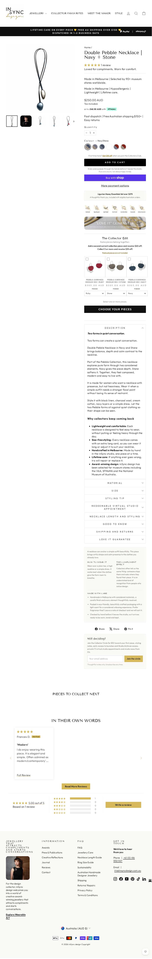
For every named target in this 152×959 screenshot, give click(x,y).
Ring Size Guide (86, 862)
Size (115, 490)
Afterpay (112, 109)
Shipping (82, 880)
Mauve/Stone (95, 147)
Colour (96, 140)
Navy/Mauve (102, 147)
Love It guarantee (115, 539)
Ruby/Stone (123, 147)
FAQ (80, 847)
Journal (46, 862)
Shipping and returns (115, 531)
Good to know (115, 524)
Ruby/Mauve (116, 147)
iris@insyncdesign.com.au (127, 870)
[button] (92, 65)
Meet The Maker (99, 13)
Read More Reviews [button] (76, 786)
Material (115, 483)
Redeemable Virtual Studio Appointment (115, 507)
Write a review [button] (123, 804)
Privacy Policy (85, 890)
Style (118, 13)
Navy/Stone (88, 147)
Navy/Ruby (109, 147)
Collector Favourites (67, 13)
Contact (46, 872)
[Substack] (150, 880)
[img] (25, 731)
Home (87, 47)
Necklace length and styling (115, 516)
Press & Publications (52, 852)
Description (115, 328)
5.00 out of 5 (36, 803)
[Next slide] (141, 758)
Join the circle (133, 658)
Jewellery (37, 13)
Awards (46, 847)
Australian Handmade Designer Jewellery (89, 874)
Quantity (91, 127)
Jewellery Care (85, 852)
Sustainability (84, 867)
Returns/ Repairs (86, 885)
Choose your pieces (115, 309)
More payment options (115, 185)
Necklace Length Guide (90, 857)
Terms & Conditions (88, 895)
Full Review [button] (24, 775)
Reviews (46, 867)
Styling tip (115, 498)
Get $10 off (107, 155)
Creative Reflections (52, 857)
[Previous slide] (10, 758)
